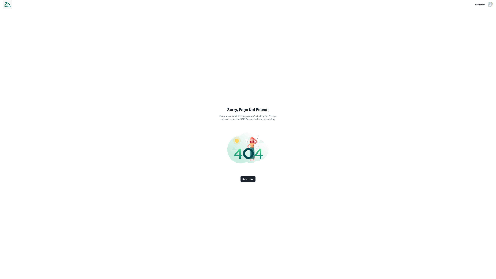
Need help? (480, 5)
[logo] (7, 4)
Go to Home (248, 179)
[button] (490, 4)
